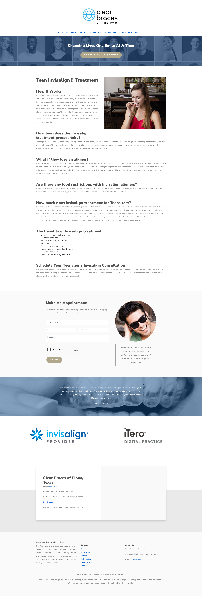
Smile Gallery (125, 32)
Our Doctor (71, 32)
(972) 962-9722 (55, 486)
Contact (138, 32)
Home (60, 32)
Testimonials (110, 32)
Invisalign (94, 32)
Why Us (83, 32)
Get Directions (49, 502)
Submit (54, 360)
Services (84, 555)
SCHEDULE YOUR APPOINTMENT (101, 55)
